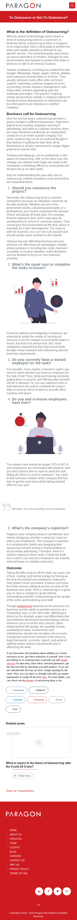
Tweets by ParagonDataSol (20, 791)
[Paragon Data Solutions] (23, 5)
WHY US (14, 864)
